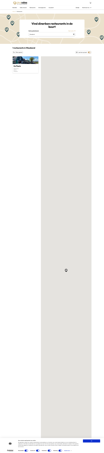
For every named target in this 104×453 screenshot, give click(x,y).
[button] (66, 270)
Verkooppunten (42, 7)
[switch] (38, 451)
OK (91, 440)
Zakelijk (77, 7)
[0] (90, 3)
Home (14, 11)
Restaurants (32, 7)
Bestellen (15, 7)
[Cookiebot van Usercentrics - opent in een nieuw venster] (10, 451)
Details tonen (67, 450)
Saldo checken (23, 7)
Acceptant (51, 7)
